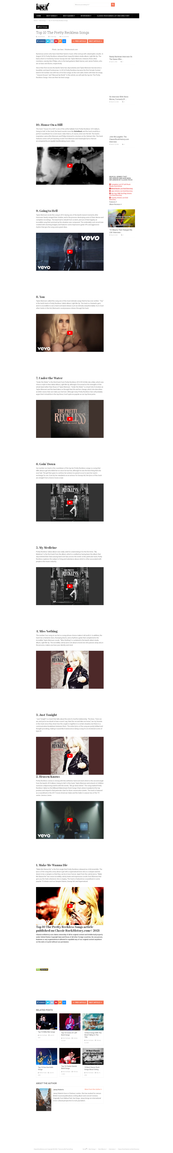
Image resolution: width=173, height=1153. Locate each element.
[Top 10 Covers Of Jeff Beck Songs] (69, 1021)
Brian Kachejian (43, 1035)
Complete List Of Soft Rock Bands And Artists (119, 185)
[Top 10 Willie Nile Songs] (46, 1021)
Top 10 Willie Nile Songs (46, 1032)
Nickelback (78, 131)
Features (112, 202)
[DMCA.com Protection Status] (42, 970)
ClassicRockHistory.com (40, 1149)
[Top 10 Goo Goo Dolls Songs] (46, 1056)
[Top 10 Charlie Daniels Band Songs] (69, 1056)
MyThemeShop (68, 1149)
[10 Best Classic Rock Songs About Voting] (93, 1056)
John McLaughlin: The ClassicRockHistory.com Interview (119, 139)
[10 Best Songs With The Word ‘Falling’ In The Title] (93, 1021)
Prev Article (80, 41)
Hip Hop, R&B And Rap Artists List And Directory (120, 194)
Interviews (85, 16)
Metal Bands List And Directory (122, 189)
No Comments (65, 36)
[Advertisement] (70, 985)
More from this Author (93, 1089)
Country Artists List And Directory (118, 198)
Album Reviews (115, 204)
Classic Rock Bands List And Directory (113, 16)
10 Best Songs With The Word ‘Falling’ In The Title (93, 1035)
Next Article (94, 41)
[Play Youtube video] (70, 166)
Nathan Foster (43, 1072)
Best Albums (68, 16)
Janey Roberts (41, 36)
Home (38, 16)
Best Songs (51, 16)
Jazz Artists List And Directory (122, 191)
